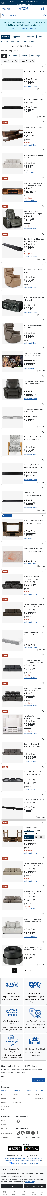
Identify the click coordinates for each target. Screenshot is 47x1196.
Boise (27, 1094)
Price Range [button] (35, 56)
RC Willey (4, 42)
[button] (9, 2)
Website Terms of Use (29, 1158)
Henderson (17, 1094)
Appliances (17, 37)
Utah (3, 1090)
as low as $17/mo (30, 229)
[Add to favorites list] (43, 67)
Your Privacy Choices (35, 1186)
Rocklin (37, 1094)
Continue (38, 1080)
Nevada (16, 1090)
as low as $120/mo (31, 647)
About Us (4, 1137)
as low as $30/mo (30, 563)
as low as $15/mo (30, 86)
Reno (15, 1098)
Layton (3, 1098)
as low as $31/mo (30, 201)
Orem (3, 1103)
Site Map (35, 1163)
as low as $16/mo (30, 145)
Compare (41, 89)
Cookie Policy (36, 1160)
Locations (5, 1087)
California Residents (24, 1160)
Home (6, 1158)
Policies (39, 1158)
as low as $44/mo (30, 622)
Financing (5, 1129)
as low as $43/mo (30, 734)
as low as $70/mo (30, 678)
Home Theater (28, 42)
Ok (12, 1186)
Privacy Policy (30, 1182)
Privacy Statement (11, 1160)
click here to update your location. (23, 28)
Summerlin (17, 1103)
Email (3, 1076)
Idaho (28, 1090)
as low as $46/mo (30, 594)
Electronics (30, 37)
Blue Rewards (6, 1133)
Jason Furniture (16, 42)
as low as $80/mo (30, 761)
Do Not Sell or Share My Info (22, 1163)
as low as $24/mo (30, 480)
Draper (4, 1094)
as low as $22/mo (30, 399)
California (39, 1090)
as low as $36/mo (30, 937)
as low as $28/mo (30, 368)
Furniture (5, 37)
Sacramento (39, 1098)
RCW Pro (4, 1120)
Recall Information (15, 1158)
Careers (4, 1125)
